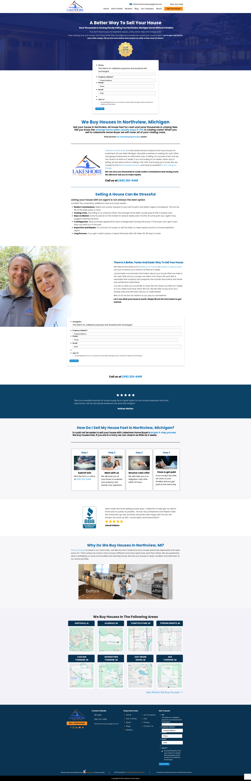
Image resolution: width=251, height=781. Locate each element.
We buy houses (78, 550)
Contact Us (148, 726)
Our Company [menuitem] (147, 8)
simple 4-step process (171, 266)
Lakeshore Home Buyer (115, 150)
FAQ (145, 719)
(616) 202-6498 (176, 4)
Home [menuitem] (106, 8)
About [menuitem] (159, 8)
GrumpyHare (89, 772)
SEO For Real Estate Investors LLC (134, 772)
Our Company (150, 715)
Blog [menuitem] (137, 8)
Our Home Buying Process (128, 136)
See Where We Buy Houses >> (164, 692)
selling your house (148, 266)
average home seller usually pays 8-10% (119, 129)
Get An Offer (99, 109)
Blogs (128, 726)
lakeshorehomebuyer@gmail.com (147, 4)
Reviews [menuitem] (128, 8)
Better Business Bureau (129, 165)
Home (128, 715)
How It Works (131, 719)
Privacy (147, 722)
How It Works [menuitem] (117, 8)
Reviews (129, 730)
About (128, 722)
